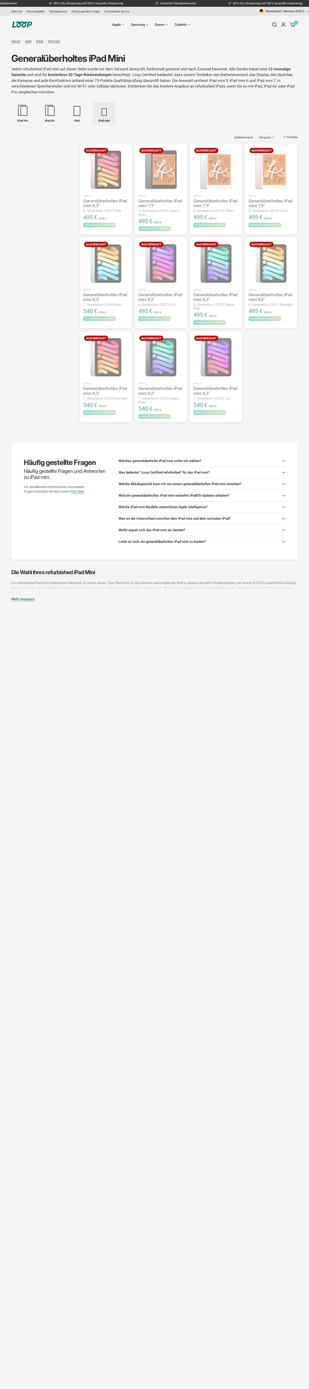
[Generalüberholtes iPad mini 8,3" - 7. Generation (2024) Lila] (216, 357)
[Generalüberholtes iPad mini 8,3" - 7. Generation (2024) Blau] (106, 263)
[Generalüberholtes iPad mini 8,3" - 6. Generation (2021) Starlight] (271, 263)
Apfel (28, 41)
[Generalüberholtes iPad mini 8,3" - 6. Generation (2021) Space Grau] (216, 263)
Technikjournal (58, 11)
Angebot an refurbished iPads (199, 86)
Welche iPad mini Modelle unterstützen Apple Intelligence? (163, 507)
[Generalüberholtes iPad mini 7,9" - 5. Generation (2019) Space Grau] (161, 170)
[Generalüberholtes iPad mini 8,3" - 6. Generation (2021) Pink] (106, 170)
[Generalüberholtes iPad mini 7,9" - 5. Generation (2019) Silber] (216, 170)
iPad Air (270, 86)
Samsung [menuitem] (138, 25)
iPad (258, 86)
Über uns (16, 11)
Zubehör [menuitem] (180, 25)
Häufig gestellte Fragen (85, 11)
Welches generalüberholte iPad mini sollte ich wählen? (160, 461)
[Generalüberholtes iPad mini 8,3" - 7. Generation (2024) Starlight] (106, 357)
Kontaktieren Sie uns (117, 11)
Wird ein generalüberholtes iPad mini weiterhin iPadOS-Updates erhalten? (174, 495)
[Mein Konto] (283, 25)
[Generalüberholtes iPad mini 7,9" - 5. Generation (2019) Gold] (271, 170)
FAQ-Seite (77, 491)
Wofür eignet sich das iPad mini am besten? (152, 530)
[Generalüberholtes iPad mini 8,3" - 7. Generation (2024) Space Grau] (161, 357)
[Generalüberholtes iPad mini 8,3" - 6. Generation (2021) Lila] (161, 263)
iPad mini (54, 41)
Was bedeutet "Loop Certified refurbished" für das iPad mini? (164, 472)
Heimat (15, 41)
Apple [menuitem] (116, 25)
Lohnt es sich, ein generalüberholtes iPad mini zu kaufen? (162, 542)
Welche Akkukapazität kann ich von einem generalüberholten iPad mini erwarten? (180, 484)
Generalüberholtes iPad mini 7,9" (160, 207)
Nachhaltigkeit (36, 11)
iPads (39, 41)
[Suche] (274, 25)
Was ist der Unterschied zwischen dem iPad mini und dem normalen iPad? (175, 519)
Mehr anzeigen (23, 599)
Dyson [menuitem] (159, 25)
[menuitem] (17, 11)
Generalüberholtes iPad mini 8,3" (105, 206)
